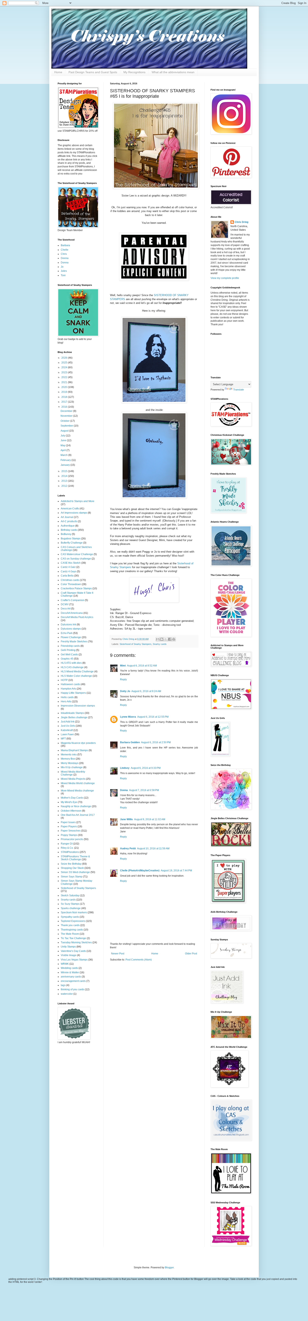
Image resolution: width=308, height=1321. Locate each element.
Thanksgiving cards (72, 929)
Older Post (191, 953)
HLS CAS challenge (72, 667)
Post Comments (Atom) (139, 959)
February (66, 460)
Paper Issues (68, 822)
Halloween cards (70, 684)
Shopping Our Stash (72, 868)
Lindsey (124, 768)
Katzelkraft (67, 730)
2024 (64, 367)
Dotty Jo (125, 691)
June (64, 440)
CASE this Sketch (71, 562)
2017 (64, 401)
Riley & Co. (67, 847)
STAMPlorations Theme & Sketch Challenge (75, 858)
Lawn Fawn (67, 734)
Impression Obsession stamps (78, 705)
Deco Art (65, 608)
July (63, 435)
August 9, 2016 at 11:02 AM (149, 819)
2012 (64, 485)
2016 (64, 406)
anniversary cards (71, 976)
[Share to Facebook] (170, 639)
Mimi (123, 665)
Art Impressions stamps (74, 512)
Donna (124, 790)
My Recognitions (134, 72)
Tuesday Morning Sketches (76, 942)
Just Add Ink (67, 721)
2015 (64, 471)
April (63, 450)
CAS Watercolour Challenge (77, 554)
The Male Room (70, 933)
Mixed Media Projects (73, 778)
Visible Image (68, 955)
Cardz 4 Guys (68, 571)
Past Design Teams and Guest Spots (93, 72)
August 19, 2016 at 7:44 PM (176, 870)
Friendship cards (70, 645)
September (67, 425)
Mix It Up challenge (72, 767)
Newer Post (117, 953)
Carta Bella (67, 575)
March (64, 455)
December (67, 411)
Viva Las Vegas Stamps (74, 959)
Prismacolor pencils (72, 839)
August (65, 430)
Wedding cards (69, 968)
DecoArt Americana (72, 613)
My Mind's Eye (69, 802)
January (65, 464)
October (65, 420)
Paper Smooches (70, 830)
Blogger (169, 1267)
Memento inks (69, 754)
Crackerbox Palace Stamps (76, 588)
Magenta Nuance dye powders (78, 743)
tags (63, 985)
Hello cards (67, 697)
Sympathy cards (70, 916)
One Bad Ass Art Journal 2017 (78, 814)
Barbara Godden (130, 742)
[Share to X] (166, 639)
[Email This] (158, 639)
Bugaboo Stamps (70, 538)
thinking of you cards (72, 989)
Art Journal (67, 517)
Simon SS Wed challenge (75, 872)
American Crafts (70, 508)
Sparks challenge (71, 908)
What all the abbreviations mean (173, 72)
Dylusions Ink (68, 624)
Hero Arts (66, 701)
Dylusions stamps (71, 628)
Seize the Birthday (71, 863)
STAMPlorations (70, 852)
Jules (64, 270)
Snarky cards (160, 644)
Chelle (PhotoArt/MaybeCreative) (139, 870)
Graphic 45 (67, 658)
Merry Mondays (69, 763)
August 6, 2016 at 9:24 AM (146, 691)
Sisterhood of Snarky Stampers (135, 644)
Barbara (65, 245)
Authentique (68, 525)
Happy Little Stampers (73, 692)
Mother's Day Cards (72, 797)
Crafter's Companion (72, 600)
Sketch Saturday (70, 895)
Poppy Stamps (69, 835)
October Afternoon (71, 810)
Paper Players (69, 826)
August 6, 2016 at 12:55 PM (152, 716)
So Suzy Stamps (70, 903)
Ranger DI (66, 843)
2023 (64, 372)
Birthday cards (69, 529)
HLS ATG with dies (71, 662)
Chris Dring (241, 222)
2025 (64, 362)
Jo (62, 266)
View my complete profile (225, 278)
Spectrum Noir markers (74, 912)
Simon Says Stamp (71, 876)
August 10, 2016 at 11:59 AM (153, 848)
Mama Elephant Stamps (74, 750)
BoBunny (66, 534)
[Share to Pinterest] (174, 639)
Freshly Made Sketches (74, 641)
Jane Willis (126, 819)
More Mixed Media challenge (77, 790)
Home (58, 72)
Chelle (64, 249)
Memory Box (68, 758)
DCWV (65, 604)
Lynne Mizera (128, 716)
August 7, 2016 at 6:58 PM (144, 790)
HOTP (64, 680)
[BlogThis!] (162, 639)
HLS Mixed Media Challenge (77, 671)
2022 (64, 377)
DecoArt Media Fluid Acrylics (77, 617)
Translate (238, 389)
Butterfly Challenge (72, 542)
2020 (64, 387)
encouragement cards (73, 981)
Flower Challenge (71, 637)
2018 (64, 397)
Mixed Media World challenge (78, 783)
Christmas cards (70, 580)
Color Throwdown (71, 584)
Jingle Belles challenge (74, 717)
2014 (64, 476)
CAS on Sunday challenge (76, 558)
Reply (123, 679)
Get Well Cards (69, 654)
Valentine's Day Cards (73, 951)
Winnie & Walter (70, 972)
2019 (64, 391)
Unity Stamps (68, 946)
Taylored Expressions (73, 921)
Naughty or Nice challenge (76, 806)
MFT (63, 738)
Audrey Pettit (128, 848)
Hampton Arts (68, 688)
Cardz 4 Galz (68, 567)
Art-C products (69, 521)
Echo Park (66, 633)
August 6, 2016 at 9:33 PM (145, 768)
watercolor (67, 993)
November (67, 415)
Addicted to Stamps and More (77, 501)
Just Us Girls (68, 725)
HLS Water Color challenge (76, 675)
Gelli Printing (68, 650)
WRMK (65, 963)
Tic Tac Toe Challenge (73, 938)
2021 (64, 382)
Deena (65, 258)
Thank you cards (70, 925)
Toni (63, 275)
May (63, 445)
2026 (64, 357)
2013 (64, 480)
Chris (64, 253)
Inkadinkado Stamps (72, 713)
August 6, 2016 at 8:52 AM (142, 665)
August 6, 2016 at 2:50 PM (156, 742)
